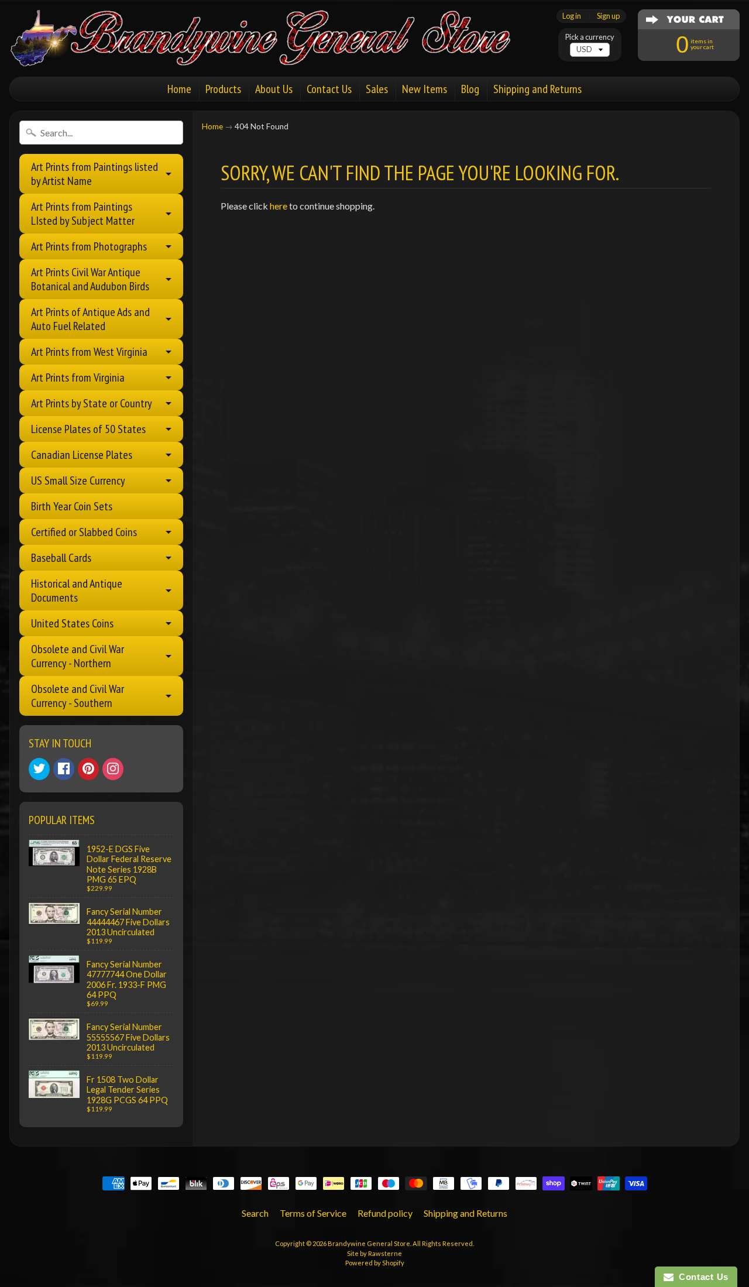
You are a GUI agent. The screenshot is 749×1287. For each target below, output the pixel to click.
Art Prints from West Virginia (89, 351)
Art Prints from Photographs (89, 246)
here (278, 205)
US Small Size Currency (78, 480)
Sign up (608, 16)
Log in (571, 16)
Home (179, 89)
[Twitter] (39, 769)
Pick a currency (589, 37)
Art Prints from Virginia (78, 377)
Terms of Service (313, 1213)
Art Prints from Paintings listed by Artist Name (94, 173)
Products (223, 89)
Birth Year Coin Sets (71, 506)
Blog (470, 89)
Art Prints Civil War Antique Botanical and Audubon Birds (90, 279)
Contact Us (329, 89)
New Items (424, 89)
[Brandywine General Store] (272, 51)
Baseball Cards (61, 557)
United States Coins (72, 623)
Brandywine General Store (369, 1243)
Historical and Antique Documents (76, 590)
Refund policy (385, 1213)
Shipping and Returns (537, 89)
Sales (377, 89)
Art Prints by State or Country (91, 403)
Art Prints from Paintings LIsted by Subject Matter (83, 213)
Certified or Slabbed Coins (84, 532)
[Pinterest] (88, 769)
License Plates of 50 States (88, 429)
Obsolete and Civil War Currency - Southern (77, 696)
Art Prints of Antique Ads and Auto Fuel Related (90, 319)
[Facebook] (63, 769)
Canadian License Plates (81, 454)
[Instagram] (112, 769)
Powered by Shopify (374, 1263)
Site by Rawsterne (374, 1253)
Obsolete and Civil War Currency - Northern (77, 656)
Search (255, 1213)
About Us (274, 89)
